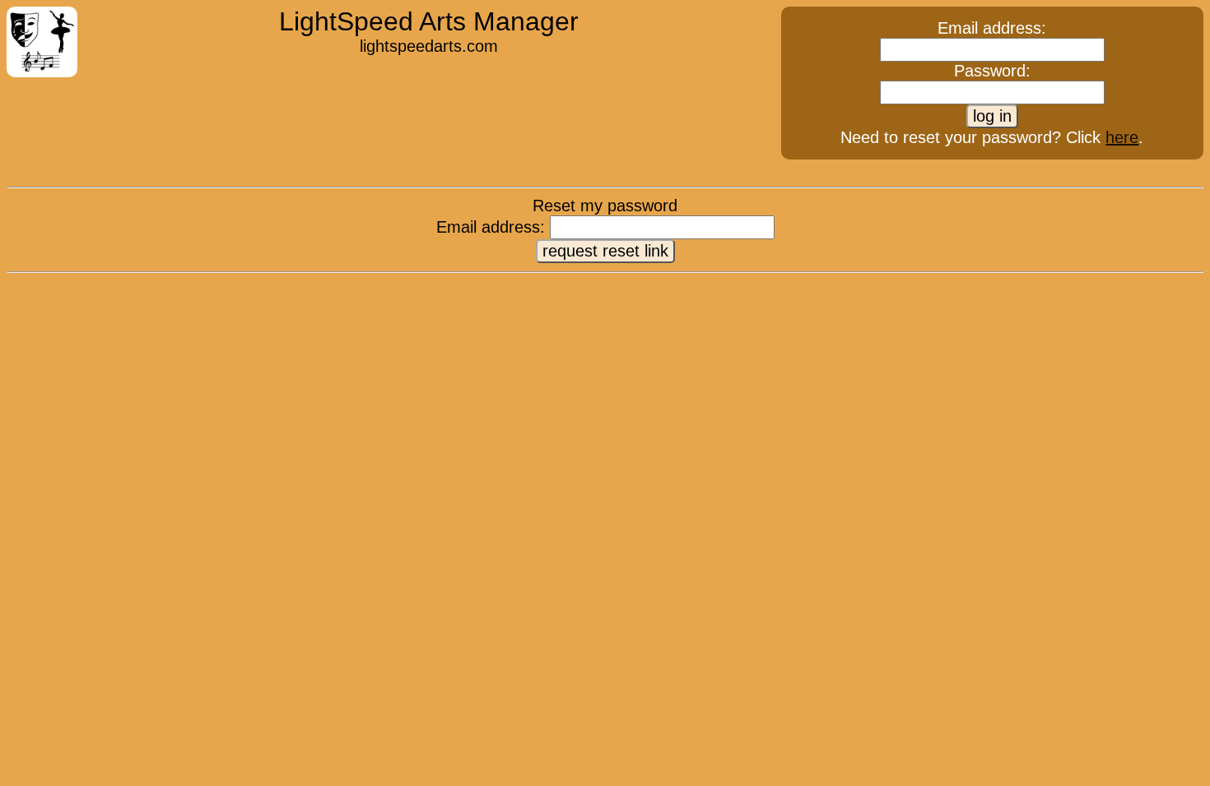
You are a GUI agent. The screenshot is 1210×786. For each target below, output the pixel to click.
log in (992, 116)
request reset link (605, 251)
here (1121, 137)
